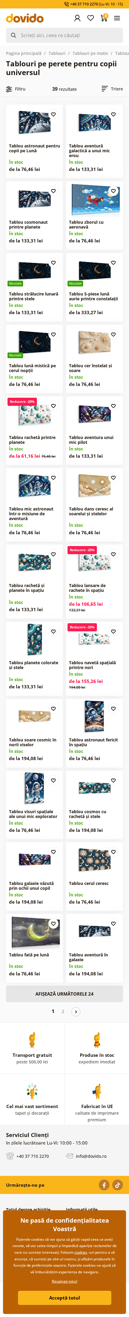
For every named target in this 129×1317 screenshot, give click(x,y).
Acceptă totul (64, 1298)
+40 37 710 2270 (32, 1156)
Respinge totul (64, 1281)
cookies (80, 1252)
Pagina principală (23, 53)
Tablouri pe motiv (90, 53)
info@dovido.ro (90, 1156)
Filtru (20, 89)
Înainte (75, 1011)
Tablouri (57, 53)
